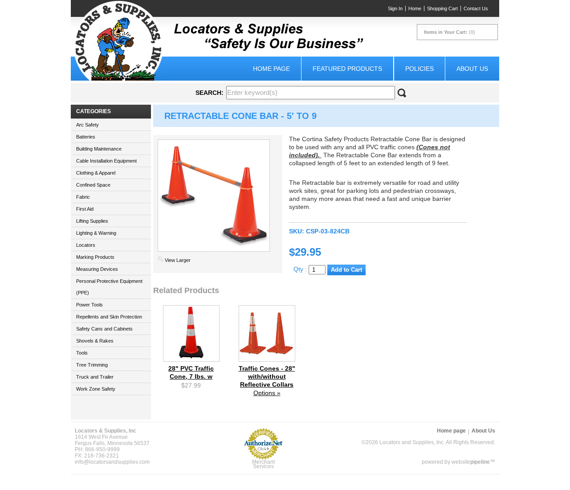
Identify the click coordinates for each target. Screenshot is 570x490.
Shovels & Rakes (95, 340)
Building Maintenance (99, 148)
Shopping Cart (442, 8)
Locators (85, 245)
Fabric (83, 197)
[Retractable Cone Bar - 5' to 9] (214, 249)
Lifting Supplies (92, 221)
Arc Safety (87, 124)
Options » (267, 392)
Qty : (301, 269)
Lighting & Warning (96, 233)
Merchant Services (263, 464)
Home (414, 8)
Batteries (85, 136)
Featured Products (347, 68)
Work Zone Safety (95, 389)
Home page (271, 68)
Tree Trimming (92, 365)
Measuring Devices (97, 269)
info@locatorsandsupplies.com (112, 462)
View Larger (178, 260)
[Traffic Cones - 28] (267, 359)
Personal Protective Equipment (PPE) (109, 286)
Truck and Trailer (95, 377)
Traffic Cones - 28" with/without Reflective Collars (267, 376)
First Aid (85, 209)
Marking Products (95, 257)
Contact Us (476, 8)
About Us (472, 68)
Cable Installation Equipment (106, 160)
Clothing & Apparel (95, 173)
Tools (82, 352)
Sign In (395, 8)
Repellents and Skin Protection (109, 316)
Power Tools (89, 304)
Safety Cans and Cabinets (104, 328)
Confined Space (93, 185)
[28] (191, 359)
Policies (419, 68)
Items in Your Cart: (446, 32)
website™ (473, 462)
